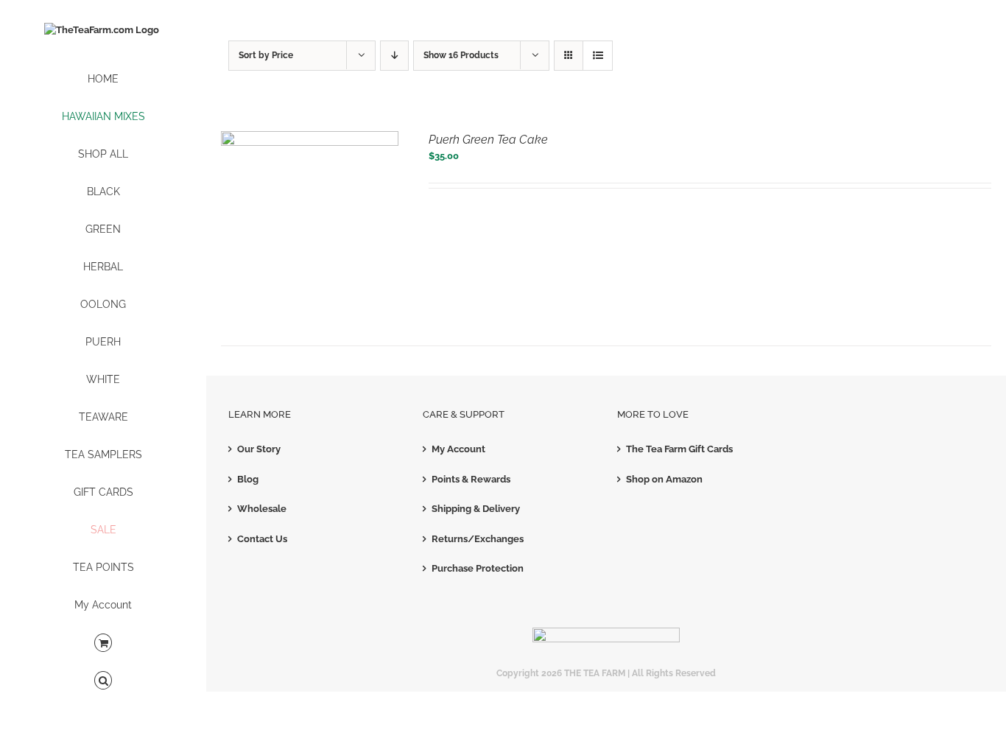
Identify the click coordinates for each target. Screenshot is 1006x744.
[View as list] (597, 55)
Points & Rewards (471, 479)
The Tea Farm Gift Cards (679, 449)
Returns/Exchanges (478, 538)
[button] (103, 681)
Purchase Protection (478, 568)
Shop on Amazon (664, 479)
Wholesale (261, 508)
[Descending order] (394, 56)
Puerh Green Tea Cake (488, 140)
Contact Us (262, 538)
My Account (458, 449)
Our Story (259, 449)
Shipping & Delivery (476, 508)
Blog (247, 479)
